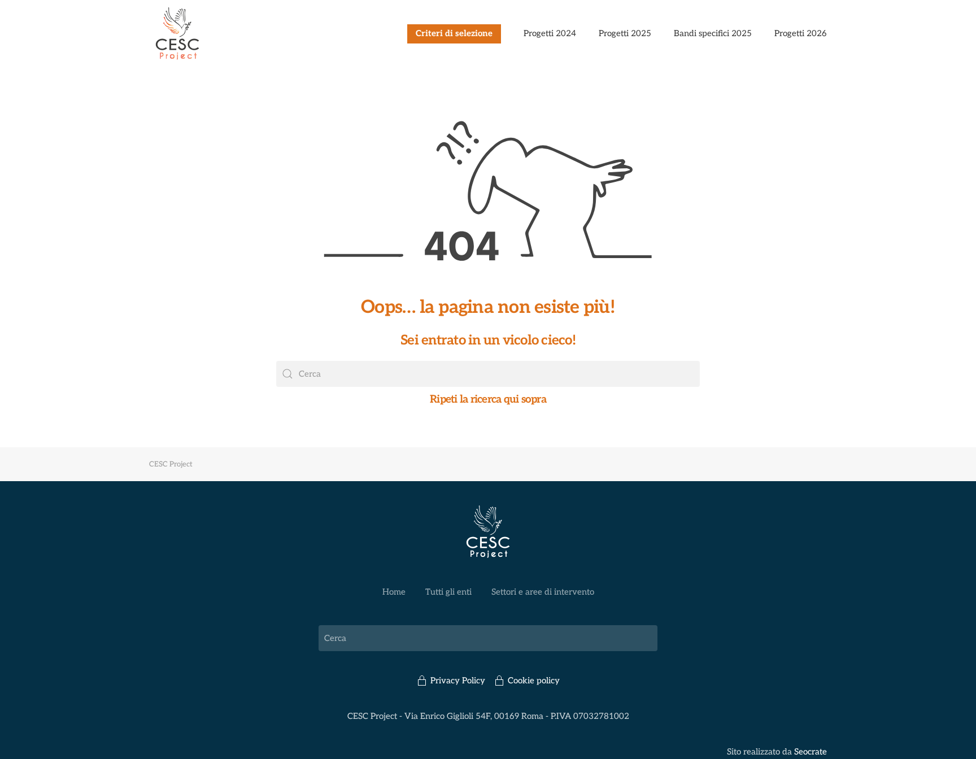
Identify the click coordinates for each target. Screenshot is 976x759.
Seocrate (810, 752)
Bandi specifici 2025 (713, 33)
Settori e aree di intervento (542, 592)
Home (394, 592)
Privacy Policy (457, 680)
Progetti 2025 (625, 33)
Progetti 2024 (550, 33)
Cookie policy (534, 680)
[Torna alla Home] (177, 34)
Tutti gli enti (448, 592)
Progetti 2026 (800, 33)
